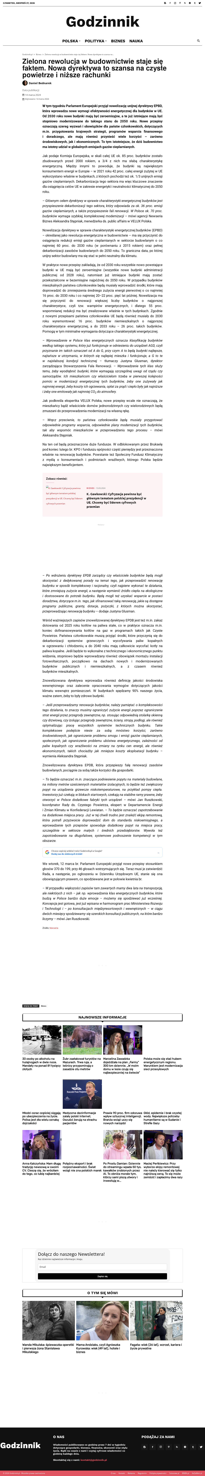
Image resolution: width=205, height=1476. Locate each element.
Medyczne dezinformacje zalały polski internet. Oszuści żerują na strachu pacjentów (80, 1118)
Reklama (131, 1473)
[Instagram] (175, 3)
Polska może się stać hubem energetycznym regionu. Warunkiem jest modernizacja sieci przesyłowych (163, 1064)
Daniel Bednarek (40, 83)
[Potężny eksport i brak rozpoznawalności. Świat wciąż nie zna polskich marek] (82, 1144)
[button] (198, 41)
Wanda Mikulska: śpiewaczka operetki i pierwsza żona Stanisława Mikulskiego (48, 1348)
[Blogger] (165, 3)
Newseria (54, 928)
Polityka (94, 41)
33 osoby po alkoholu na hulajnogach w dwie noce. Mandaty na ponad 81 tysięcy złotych (41, 1064)
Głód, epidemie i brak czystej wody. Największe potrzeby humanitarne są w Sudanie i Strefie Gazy (163, 1118)
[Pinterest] (180, 3)
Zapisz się (102, 1276)
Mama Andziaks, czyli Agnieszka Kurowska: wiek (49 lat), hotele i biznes (98, 1348)
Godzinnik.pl (27, 54)
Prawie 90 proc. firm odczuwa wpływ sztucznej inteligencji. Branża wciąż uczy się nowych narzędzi (122, 1118)
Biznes (118, 41)
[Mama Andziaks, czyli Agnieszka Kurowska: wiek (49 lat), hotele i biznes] (102, 1321)
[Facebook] (170, 3)
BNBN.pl (185, 1473)
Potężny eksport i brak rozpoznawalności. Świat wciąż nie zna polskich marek (82, 1167)
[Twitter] (199, 3)
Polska (70, 41)
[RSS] (185, 3)
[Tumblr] (195, 3)
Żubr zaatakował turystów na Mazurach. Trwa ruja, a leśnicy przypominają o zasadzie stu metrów (82, 1064)
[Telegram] (190, 3)
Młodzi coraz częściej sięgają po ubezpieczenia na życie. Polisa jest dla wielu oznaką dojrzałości (41, 1118)
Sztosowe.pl (174, 1473)
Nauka (136, 41)
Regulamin (142, 1473)
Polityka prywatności (157, 1473)
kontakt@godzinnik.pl (94, 1460)
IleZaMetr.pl (197, 1473)
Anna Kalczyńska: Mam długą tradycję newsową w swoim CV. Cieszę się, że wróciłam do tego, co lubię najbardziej (41, 1169)
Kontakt (122, 1473)
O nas (113, 1473)
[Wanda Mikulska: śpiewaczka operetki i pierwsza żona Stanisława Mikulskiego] (48, 1321)
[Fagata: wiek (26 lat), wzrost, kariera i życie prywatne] (156, 1321)
